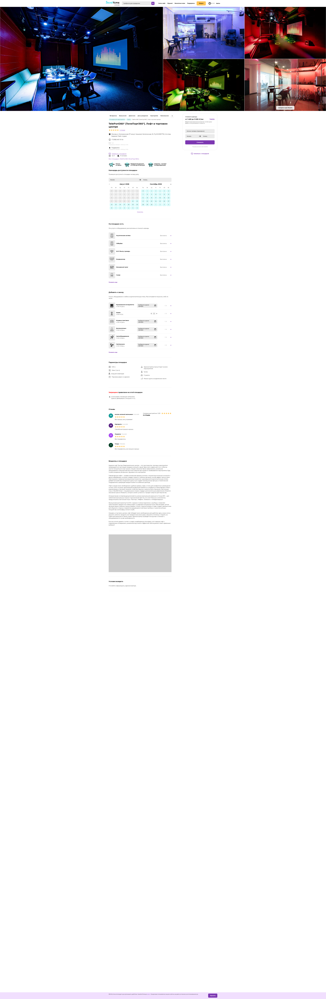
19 (164, 197)
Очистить (140, 212)
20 (168, 197)
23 (137, 201)
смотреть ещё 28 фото (285, 108)
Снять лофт (161, 3)
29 (132, 204)
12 (164, 194)
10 (155, 194)
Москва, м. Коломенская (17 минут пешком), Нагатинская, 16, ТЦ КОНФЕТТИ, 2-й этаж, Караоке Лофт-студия (141, 135)
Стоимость (200, 142)
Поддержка (191, 3)
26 (120, 204)
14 (143, 197)
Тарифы (212, 119)
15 (147, 197)
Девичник (132, 116)
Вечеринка (113, 116)
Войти (218, 3)
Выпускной (122, 116)
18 (160, 197)
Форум (201, 3)
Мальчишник (164, 116)
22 (132, 201)
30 (137, 204)
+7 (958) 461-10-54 (117, 139)
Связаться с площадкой (201, 153)
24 (111, 204)
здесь (148, 994)
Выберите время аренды (143, 305)
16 (151, 197)
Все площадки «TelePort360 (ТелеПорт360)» (124, 159)
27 (124, 204)
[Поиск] (152, 3)
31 (111, 208)
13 (168, 194)
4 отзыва (122, 130)
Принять (213, 995)
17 (155, 197)
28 (128, 204)
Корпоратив (154, 116)
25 (115, 204)
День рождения (143, 116)
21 (143, 201)
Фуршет (170, 3)
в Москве (117, 5)
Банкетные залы (180, 3)
